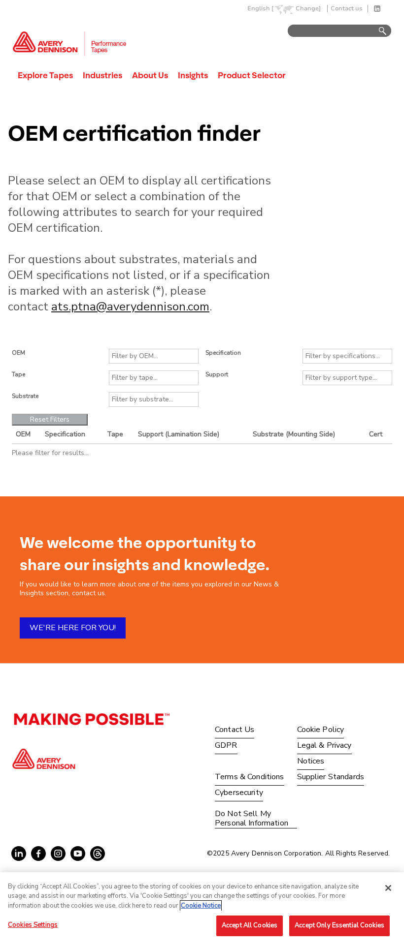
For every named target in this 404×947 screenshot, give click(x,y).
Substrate (25, 396)
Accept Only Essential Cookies (339, 925)
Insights (193, 75)
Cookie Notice (201, 905)
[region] (202, 909)
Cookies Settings (33, 924)
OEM (18, 353)
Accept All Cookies (249, 925)
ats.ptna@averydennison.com (130, 306)
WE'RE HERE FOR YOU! (73, 627)
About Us (150, 75)
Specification (223, 353)
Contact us (347, 8)
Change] (308, 8)
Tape (18, 374)
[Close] (388, 888)
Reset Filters (49, 419)
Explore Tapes (45, 75)
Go (378, 31)
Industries (102, 75)
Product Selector (252, 75)
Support (216, 374)
